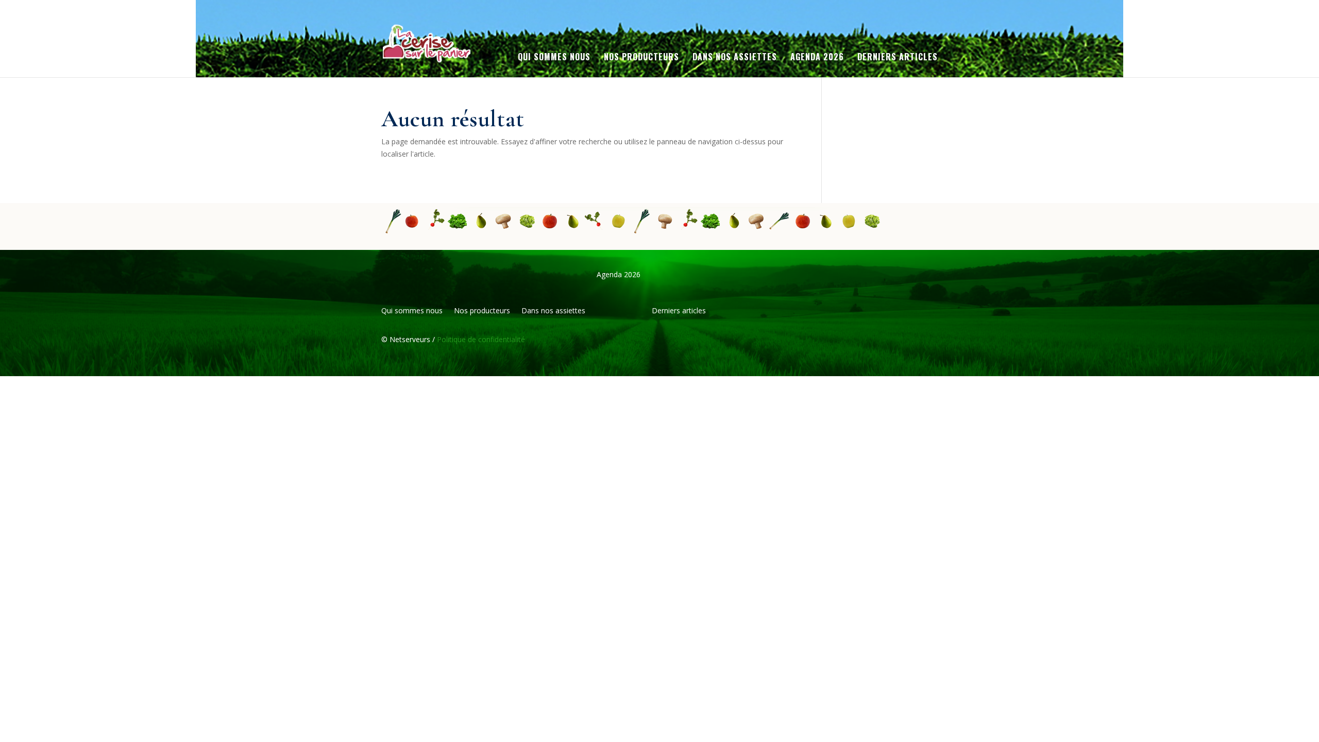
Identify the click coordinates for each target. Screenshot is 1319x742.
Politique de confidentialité (480, 339)
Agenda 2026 (817, 58)
